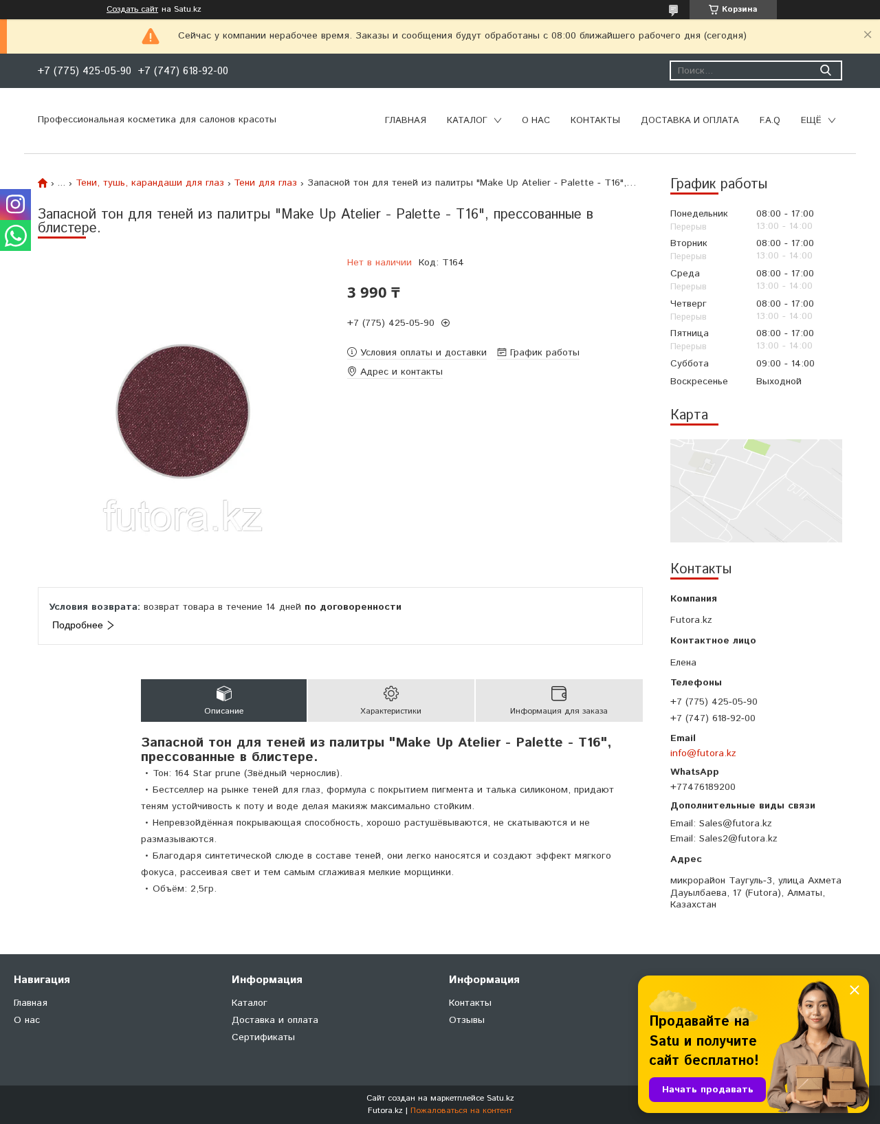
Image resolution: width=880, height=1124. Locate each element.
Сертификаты (263, 1037)
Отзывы (467, 1020)
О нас (536, 120)
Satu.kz (500, 1098)
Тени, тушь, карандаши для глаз (150, 183)
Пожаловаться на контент (461, 1110)
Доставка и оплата (690, 120)
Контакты (595, 120)
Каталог (467, 120)
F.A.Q (770, 120)
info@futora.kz (703, 753)
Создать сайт (132, 9)
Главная (405, 120)
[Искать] (825, 70)
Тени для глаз (265, 183)
